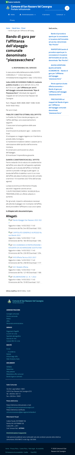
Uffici (8, 321)
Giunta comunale (11, 316)
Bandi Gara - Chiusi (18, 28)
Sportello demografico (13, 336)
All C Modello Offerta (20, 267)
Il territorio (46, 14)
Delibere (9, 367)
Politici (8, 318)
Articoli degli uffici (12, 356)
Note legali (32, 448)
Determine (9, 369)
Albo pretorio (10, 371)
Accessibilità (39, 448)
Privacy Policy (14, 448)
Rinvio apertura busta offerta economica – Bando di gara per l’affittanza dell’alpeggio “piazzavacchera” (58, 89)
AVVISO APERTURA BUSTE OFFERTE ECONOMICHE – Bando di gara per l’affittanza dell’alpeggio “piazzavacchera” (58, 72)
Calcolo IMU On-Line (13, 341)
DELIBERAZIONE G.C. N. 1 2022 (24, 276)
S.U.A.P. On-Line (11, 333)
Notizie (8, 354)
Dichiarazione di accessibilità (14, 452)
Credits (26, 452)
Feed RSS (34, 452)
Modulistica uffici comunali (14, 374)
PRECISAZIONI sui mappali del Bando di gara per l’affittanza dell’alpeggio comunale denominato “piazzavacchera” (58, 106)
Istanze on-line (11, 338)
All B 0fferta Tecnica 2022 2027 (24, 257)
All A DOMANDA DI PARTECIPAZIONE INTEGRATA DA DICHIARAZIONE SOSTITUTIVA (25, 246)
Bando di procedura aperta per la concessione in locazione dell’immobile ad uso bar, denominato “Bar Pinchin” (58, 39)
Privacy (12, 20)
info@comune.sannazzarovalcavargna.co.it (20, 407)
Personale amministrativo (14, 323)
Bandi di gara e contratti (14, 376)
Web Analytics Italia (12, 359)
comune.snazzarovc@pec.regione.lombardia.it (21, 412)
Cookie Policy (24, 448)
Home (13, 14)
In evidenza (11, 352)
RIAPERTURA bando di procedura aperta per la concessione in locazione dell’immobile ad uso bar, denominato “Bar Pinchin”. (58, 55)
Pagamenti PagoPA (12, 331)
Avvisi (8, 349)
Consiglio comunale (12, 314)
